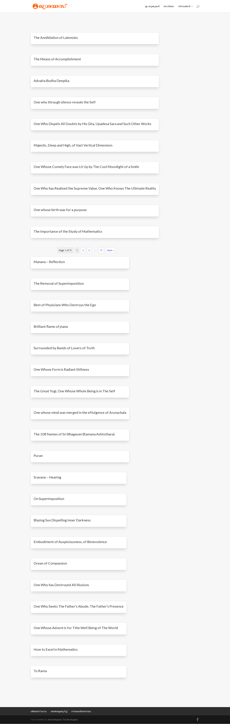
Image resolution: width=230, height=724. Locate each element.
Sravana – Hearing (47, 477)
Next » (110, 250)
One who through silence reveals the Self (65, 102)
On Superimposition (49, 499)
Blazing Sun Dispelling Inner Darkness (62, 520)
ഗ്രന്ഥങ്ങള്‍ (184, 6)
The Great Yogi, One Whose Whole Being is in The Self (74, 391)
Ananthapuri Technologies (63, 719)
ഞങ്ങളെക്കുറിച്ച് (59, 711)
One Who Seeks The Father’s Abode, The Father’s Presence (79, 606)
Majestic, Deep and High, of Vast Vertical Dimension (73, 145)
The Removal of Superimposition (59, 283)
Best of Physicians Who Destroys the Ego (65, 305)
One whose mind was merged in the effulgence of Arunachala (80, 412)
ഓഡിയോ (169, 6)
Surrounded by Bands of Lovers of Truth (64, 348)
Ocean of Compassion (50, 563)
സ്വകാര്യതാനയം (81, 711)
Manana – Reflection (49, 262)
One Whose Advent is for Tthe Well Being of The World (76, 628)
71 (101, 250)
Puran (38, 455)
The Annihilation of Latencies (56, 37)
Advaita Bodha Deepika (51, 80)
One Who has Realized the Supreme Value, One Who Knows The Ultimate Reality (95, 188)
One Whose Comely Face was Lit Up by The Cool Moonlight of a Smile (86, 167)
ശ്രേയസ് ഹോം (39, 711)
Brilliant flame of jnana (51, 326)
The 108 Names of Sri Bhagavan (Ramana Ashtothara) (74, 434)
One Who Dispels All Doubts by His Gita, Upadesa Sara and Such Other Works (92, 124)
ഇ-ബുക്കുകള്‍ (152, 6)
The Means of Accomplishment (57, 59)
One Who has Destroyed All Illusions (61, 585)
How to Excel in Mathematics (56, 649)
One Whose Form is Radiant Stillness (61, 369)
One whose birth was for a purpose (60, 210)
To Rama (40, 671)
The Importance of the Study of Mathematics (68, 231)
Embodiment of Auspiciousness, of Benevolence (70, 542)
